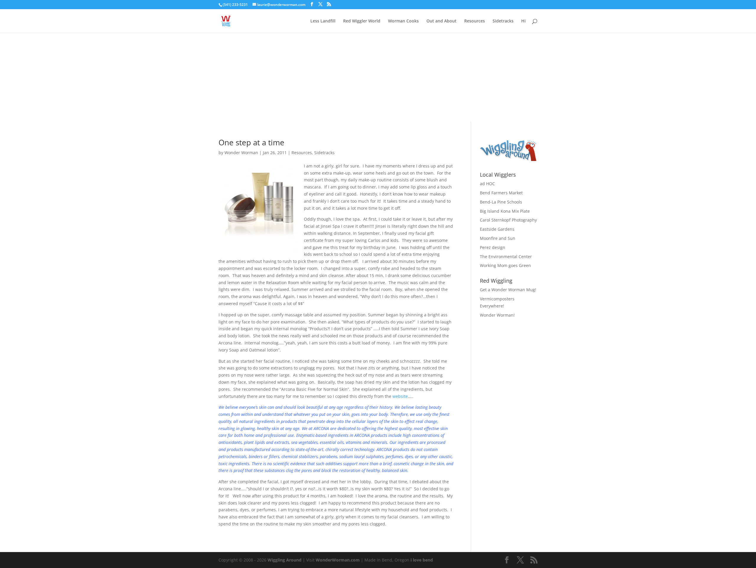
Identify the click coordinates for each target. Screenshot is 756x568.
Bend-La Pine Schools (501, 202)
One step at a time (251, 142)
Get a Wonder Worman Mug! (508, 289)
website (400, 396)
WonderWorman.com (338, 560)
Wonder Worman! (497, 315)
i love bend (421, 560)
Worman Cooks (403, 21)
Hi (523, 21)
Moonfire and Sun (497, 238)
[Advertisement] (378, 77)
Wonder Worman (241, 152)
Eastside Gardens (497, 229)
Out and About (441, 21)
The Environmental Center (506, 256)
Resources (474, 21)
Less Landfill (322, 21)
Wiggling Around (285, 560)
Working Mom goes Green (505, 265)
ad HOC (487, 183)
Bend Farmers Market (501, 193)
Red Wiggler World (361, 21)
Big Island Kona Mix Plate (505, 211)
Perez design (492, 247)
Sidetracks (503, 21)
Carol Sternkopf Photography (508, 220)
